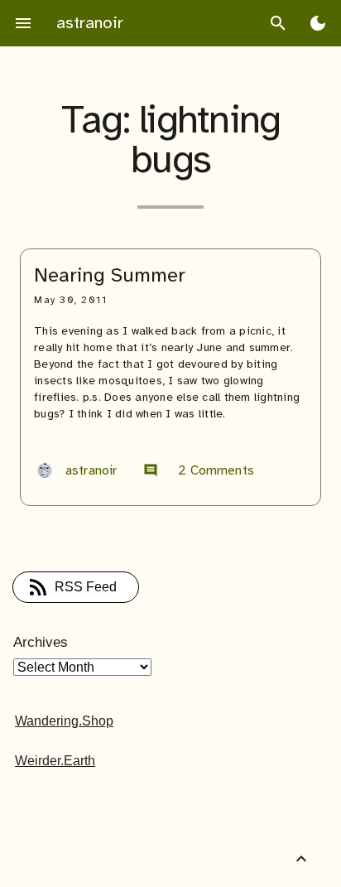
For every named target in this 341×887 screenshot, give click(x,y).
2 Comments (198, 470)
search (278, 23)
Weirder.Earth (55, 761)
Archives (40, 642)
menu (23, 23)
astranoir (89, 22)
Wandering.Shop (64, 721)
